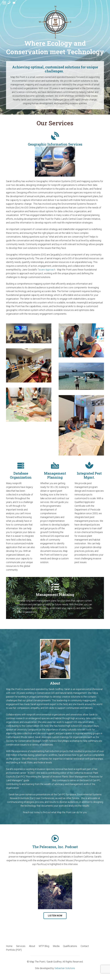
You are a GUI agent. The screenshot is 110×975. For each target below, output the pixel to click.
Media (56, 946)
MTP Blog (44, 946)
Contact (85, 946)
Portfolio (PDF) (14, 949)
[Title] (9, 2)
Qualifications (70, 946)
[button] (4, 3)
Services (20, 946)
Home (9, 946)
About (32, 946)
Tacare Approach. (46, 269)
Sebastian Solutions (64, 968)
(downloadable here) (40, 780)
